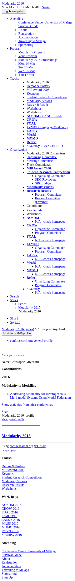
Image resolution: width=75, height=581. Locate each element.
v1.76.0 (40, 446)
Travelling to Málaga (32, 41)
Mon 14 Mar (26, 63)
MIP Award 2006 (38, 89)
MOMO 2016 (11, 527)
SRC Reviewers (45, 179)
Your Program (27, 56)
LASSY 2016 (11, 520)
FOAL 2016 (10, 512)
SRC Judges (43, 183)
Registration (26, 33)
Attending (16, 18)
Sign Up (7, 577)
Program (15, 48)
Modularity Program (31, 52)
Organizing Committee (42, 157)
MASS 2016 (10, 523)
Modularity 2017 (29, 307)
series (29, 329)
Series (22, 304)
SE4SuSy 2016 (12, 535)
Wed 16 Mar (26, 71)
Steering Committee (40, 161)
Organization (18, 149)
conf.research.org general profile (31, 340)
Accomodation (28, 37)
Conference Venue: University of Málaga (45, 22)
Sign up (15, 322)
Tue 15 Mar (26, 67)
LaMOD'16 (9, 516)
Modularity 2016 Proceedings (37, 60)
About (22, 30)
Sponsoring (25, 45)
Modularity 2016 (13, 329)
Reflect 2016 (10, 531)
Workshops (34, 108)
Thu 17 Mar (26, 74)
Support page (9, 449)
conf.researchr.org (21, 446)
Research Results (38, 104)
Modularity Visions (39, 101)
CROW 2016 (10, 508)
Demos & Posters (38, 86)
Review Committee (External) (47, 200)
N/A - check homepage (50, 221)
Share (5, 411)
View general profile (13, 419)
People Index (35, 210)
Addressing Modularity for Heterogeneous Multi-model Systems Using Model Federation (40, 395)
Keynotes (33, 93)
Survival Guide (28, 26)
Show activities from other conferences (27, 404)
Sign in (14, 318)
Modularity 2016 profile (17, 333)
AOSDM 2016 (11, 505)
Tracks (14, 78)
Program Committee (48, 194)
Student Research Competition (47, 97)
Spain (46, 7)
